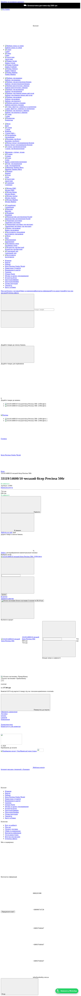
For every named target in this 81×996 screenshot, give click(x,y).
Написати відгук (7, 487)
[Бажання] (40, 336)
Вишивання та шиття (12, 270)
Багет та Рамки (10, 287)
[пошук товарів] (17, 302)
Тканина (8, 272)
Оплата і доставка (13, 291)
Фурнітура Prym (11, 278)
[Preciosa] (4, 415)
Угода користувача (57, 291)
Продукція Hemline (12, 281)
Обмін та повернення (27, 291)
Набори (8, 264)
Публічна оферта (13, 293)
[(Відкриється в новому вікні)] (40, 751)
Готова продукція (11, 283)
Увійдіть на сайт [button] (6, 532)
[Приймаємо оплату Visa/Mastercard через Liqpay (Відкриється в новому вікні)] (19, 751)
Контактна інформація (43, 291)
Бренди (7, 262)
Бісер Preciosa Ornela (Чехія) (15, 266)
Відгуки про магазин (12, 837)
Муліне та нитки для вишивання (16, 276)
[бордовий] (21, 556)
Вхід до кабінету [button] (11, 825)
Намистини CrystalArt (13, 268)
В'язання (8, 260)
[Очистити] (17, 319)
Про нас (4, 291)
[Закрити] (17, 610)
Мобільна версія (38, 767)
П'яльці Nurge (10, 274)
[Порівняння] (17, 354)
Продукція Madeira (12, 280)
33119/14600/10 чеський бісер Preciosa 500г (30, 638)
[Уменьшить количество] (17, 565)
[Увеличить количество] (17, 585)
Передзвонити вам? (8, 912)
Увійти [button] (3, 553)
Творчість (8, 285)
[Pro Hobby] (11, 744)
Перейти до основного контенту (12, 2)
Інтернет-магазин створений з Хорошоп (15, 769)
